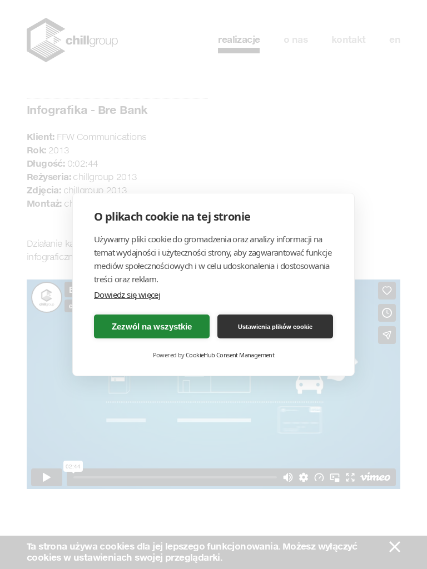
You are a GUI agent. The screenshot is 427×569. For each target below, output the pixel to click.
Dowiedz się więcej (127, 294)
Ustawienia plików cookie (275, 326)
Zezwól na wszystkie (152, 326)
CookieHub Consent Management (230, 355)
